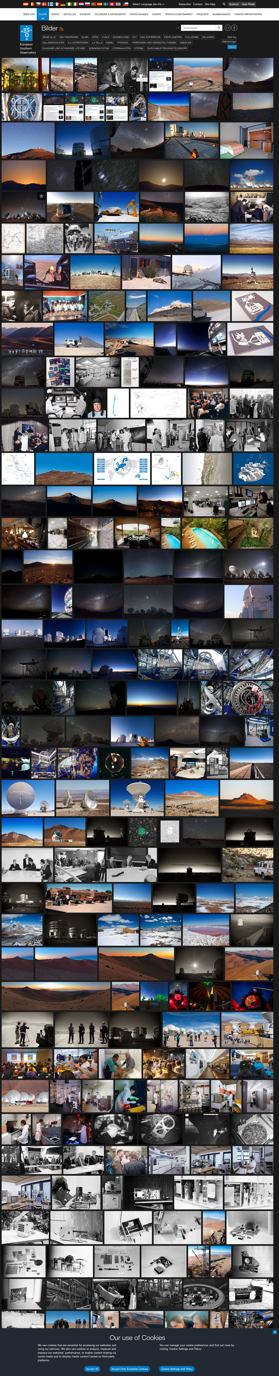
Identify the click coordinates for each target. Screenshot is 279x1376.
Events (156, 14)
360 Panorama (68, 37)
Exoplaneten (173, 37)
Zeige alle (49, 37)
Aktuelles (69, 14)
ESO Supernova (150, 37)
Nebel (110, 42)
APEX (95, 37)
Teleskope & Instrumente (110, 14)
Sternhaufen (122, 48)
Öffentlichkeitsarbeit (179, 14)
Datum (232, 46)
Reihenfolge (229, 41)
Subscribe (185, 4)
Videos (55, 14)
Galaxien (208, 37)
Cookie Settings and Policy (177, 1368)
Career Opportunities (248, 14)
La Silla (97, 42)
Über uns (29, 14)
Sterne (139, 48)
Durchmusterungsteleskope (167, 48)
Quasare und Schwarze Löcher (63, 48)
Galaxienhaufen (53, 42)
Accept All (92, 1368)
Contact (197, 4)
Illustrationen (78, 42)
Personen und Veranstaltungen (154, 42)
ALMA (85, 37)
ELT (135, 37)
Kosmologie (121, 37)
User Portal (248, 4)
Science (234, 4)
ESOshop (85, 14)
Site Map (210, 4)
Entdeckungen (139, 14)
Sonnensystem (99, 48)
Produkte (203, 14)
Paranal (123, 42)
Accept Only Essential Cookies (129, 1368)
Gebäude (185, 42)
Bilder (43, 14)
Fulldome (191, 37)
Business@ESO (221, 14)
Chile (105, 37)
